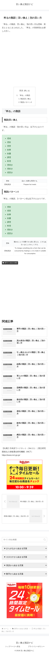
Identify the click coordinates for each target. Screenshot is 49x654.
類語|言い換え (25, 99)
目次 (21, 91)
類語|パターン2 (26, 102)
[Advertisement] (24, 59)
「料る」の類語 (24, 95)
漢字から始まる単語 (11, 263)
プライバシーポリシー (36, 646)
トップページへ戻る (12, 646)
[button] (45, 539)
